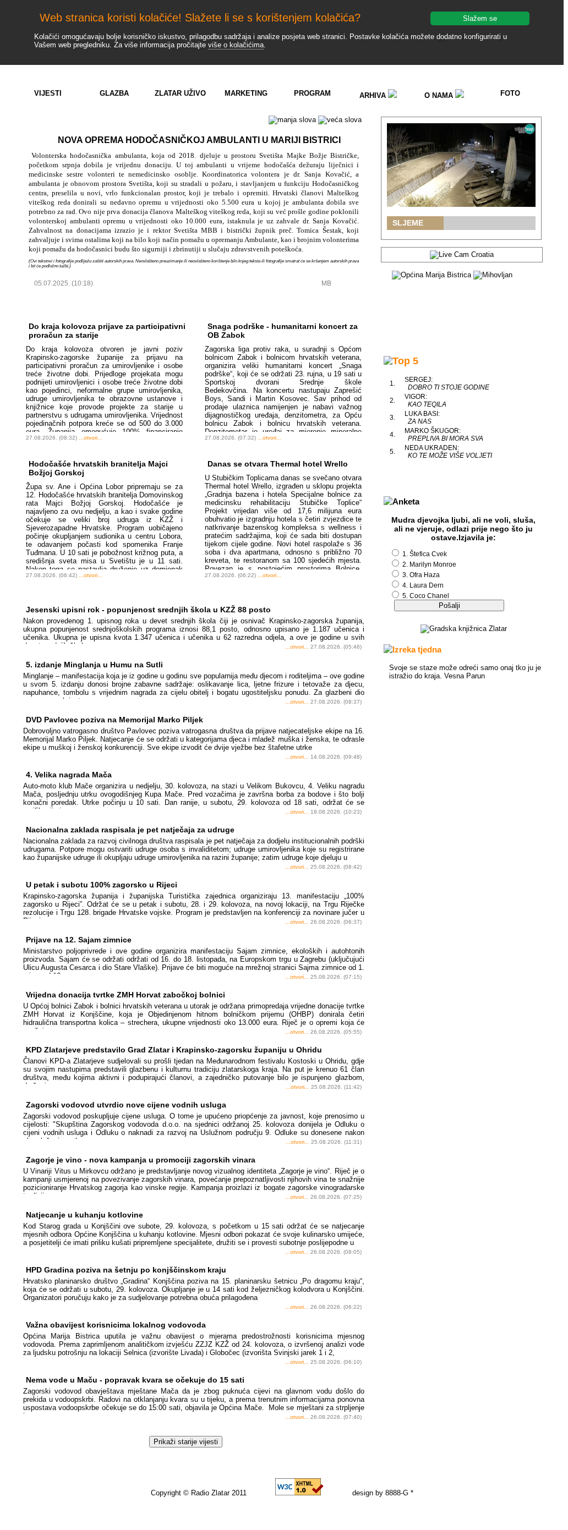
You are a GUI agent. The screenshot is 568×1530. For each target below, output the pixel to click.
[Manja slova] (292, 120)
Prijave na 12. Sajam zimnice (79, 939)
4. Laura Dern (423, 585)
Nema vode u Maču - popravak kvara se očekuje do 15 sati (135, 1379)
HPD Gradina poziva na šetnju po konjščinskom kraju (126, 1269)
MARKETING (246, 93)
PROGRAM (312, 93)
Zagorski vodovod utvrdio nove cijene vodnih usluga (126, 1104)
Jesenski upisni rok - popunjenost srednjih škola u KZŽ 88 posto (148, 609)
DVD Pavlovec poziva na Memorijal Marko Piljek (114, 719)
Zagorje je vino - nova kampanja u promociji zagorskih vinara (140, 1159)
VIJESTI (48, 93)
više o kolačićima (236, 45)
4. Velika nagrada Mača (69, 774)
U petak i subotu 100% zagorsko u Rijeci (101, 884)
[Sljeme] (461, 165)
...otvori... (90, 438)
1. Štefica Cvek (424, 554)
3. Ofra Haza (421, 575)
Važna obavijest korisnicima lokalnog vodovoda (116, 1324)
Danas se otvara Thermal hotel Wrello (277, 463)
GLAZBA (114, 93)
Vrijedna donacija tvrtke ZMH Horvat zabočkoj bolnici (125, 994)
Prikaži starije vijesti (186, 1442)
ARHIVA (373, 95)
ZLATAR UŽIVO (180, 93)
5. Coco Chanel (425, 596)
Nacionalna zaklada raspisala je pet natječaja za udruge (130, 829)
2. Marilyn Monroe (429, 564)
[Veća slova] (340, 120)
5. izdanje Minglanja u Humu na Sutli (94, 664)
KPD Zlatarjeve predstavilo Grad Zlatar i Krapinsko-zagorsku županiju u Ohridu (174, 1049)
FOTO (510, 93)
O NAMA (439, 95)
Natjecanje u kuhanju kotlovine (84, 1214)
